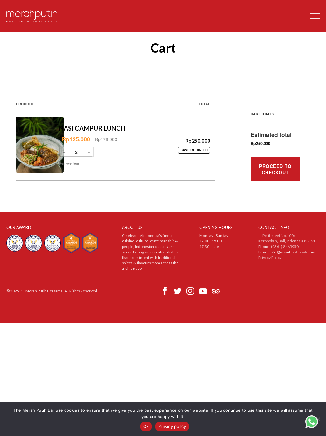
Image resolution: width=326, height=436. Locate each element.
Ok (146, 426)
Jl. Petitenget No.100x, (277, 235)
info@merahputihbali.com (292, 252)
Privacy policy (172, 426)
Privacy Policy (269, 257)
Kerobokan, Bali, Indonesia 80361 (286, 240)
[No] (318, 419)
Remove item (69, 163)
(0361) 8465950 (285, 246)
